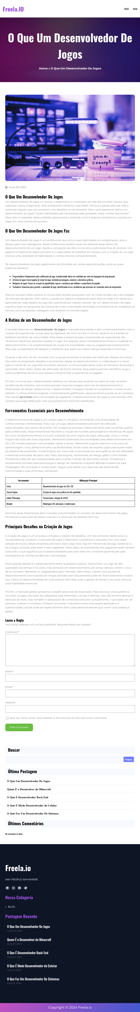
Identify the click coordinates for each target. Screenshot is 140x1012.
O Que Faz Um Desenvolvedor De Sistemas (33, 813)
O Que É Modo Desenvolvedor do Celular (32, 805)
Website (10, 702)
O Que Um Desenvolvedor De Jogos (28, 781)
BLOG (11, 906)
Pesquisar (128, 759)
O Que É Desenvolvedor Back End (27, 797)
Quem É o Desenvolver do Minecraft (29, 789)
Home (43, 68)
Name (9, 671)
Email (9, 687)
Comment (12, 632)
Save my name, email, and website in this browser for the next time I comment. (58, 717)
